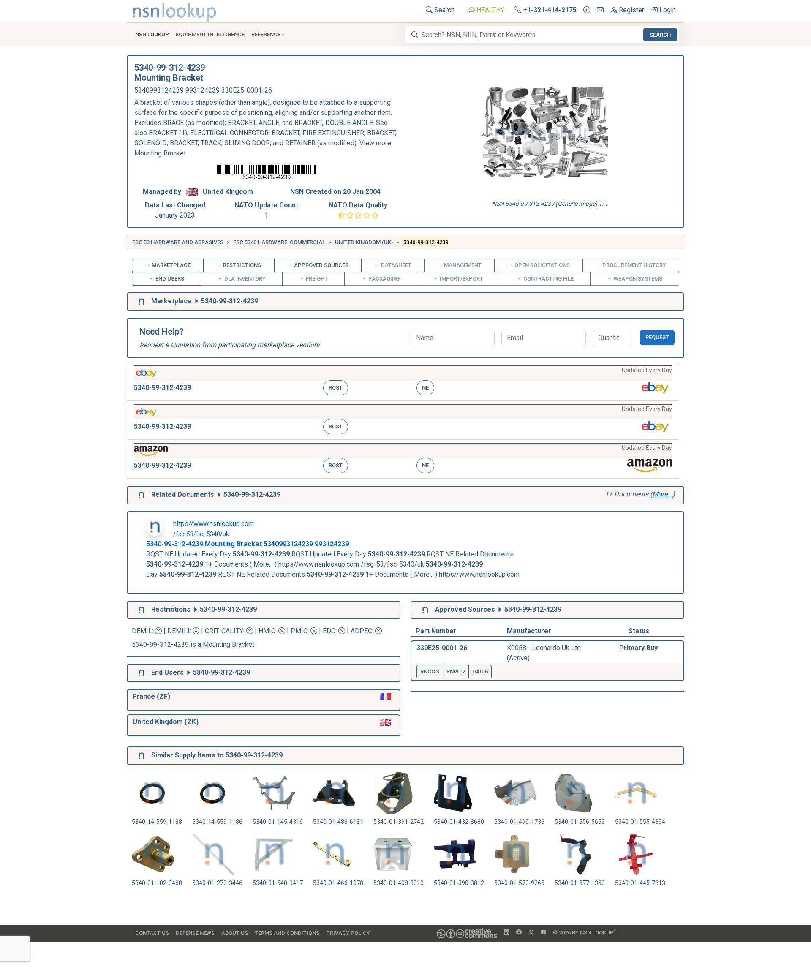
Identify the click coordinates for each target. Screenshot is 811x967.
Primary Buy (638, 648)
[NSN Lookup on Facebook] (519, 933)
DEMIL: (143, 631)
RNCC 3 (429, 671)
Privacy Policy (348, 933)
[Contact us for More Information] (586, 10)
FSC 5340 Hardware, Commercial (279, 242)
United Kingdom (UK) (364, 242)
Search (443, 10)
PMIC (299, 631)
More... (662, 494)
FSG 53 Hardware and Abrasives (177, 242)
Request (657, 337)
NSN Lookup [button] (152, 34)
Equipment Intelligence (210, 34)
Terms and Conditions (287, 933)
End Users (169, 278)
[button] (403, 381)
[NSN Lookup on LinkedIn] (507, 933)
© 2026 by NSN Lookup (584, 932)
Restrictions (241, 265)
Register (630, 10)
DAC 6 (480, 671)
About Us (234, 933)
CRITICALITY (224, 631)
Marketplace (170, 265)
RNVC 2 (455, 671)
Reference (265, 34)
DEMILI (178, 631)
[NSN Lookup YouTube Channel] (543, 933)
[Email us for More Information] (600, 10)
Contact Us (152, 933)
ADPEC (361, 631)
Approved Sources (320, 265)
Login (667, 10)
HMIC (267, 631)
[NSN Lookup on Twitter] (531, 933)
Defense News (195, 933)
